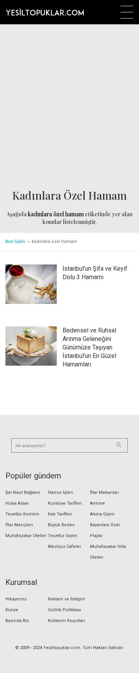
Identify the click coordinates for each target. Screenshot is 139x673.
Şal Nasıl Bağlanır (22, 492)
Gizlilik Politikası (64, 609)
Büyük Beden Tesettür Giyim (62, 530)
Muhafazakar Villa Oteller (108, 552)
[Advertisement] (69, 106)
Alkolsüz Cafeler (64, 546)
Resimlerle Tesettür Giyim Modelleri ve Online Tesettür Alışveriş (45, 11)
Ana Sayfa (15, 241)
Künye (11, 609)
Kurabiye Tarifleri (65, 503)
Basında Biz (17, 620)
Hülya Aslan (17, 503)
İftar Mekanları (104, 492)
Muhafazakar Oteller (25, 535)
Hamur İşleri (60, 492)
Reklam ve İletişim (66, 599)
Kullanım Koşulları (66, 620)
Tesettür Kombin (22, 514)
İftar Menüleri (19, 524)
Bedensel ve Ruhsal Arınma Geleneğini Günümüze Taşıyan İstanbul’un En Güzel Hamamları (89, 347)
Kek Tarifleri (60, 514)
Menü (126, 12)
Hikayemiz (16, 599)
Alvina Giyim (102, 514)
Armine (97, 503)
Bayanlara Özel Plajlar (105, 530)
